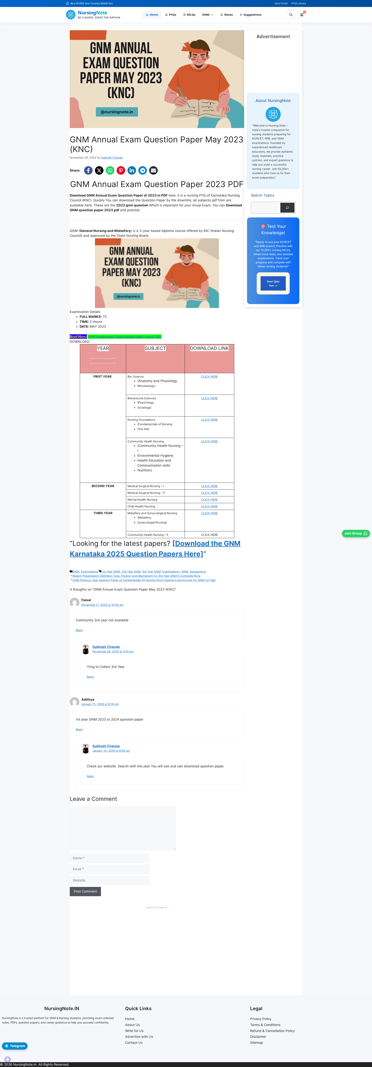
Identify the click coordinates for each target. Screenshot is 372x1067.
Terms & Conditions (265, 1025)
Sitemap (256, 1043)
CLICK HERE (209, 376)
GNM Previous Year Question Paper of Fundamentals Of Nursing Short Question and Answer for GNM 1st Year (144, 580)
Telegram (17, 1046)
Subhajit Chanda (106, 647)
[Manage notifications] (7, 1059)
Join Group (353, 533)
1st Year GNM (111, 571)
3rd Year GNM (151, 571)
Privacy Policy (260, 1019)
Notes (228, 14)
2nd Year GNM (131, 571)
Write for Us (134, 1031)
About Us (132, 1025)
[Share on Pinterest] (121, 170)
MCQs (191, 14)
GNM (205, 14)
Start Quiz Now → (273, 283)
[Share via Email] (153, 170)
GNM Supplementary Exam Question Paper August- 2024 (124, 336)
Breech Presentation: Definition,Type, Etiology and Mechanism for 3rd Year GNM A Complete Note (136, 575)
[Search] (291, 14)
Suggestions (252, 14)
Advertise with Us (139, 1037)
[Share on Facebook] (88, 170)
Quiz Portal (281, 3)
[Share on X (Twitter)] (99, 170)
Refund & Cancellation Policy (272, 1031)
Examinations (89, 571)
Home (154, 14)
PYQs (172, 14)
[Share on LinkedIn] (131, 170)
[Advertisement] (157, 946)
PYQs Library (298, 3)
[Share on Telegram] (142, 170)
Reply (79, 630)
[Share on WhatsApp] (110, 170)
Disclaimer (258, 1037)
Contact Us (134, 1043)
